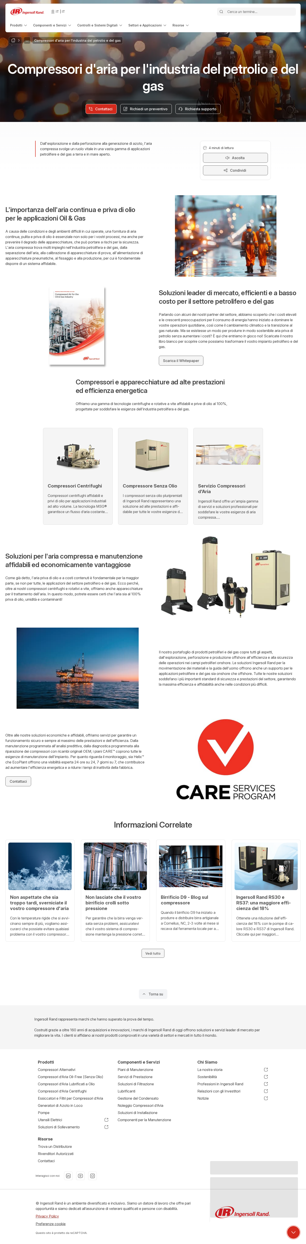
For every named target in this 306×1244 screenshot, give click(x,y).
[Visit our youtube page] (80, 1176)
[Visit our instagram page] (92, 1176)
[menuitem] (19, 25)
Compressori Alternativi (56, 1069)
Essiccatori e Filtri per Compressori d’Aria (70, 1098)
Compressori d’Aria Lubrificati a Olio (66, 1084)
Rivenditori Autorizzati (55, 1153)
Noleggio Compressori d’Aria (140, 1105)
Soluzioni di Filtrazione (136, 1084)
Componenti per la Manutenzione (144, 1120)
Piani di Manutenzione (135, 1069)
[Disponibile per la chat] (293, 1232)
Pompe (44, 1112)
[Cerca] (221, 12)
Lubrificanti (126, 1091)
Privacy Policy (47, 1216)
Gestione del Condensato (138, 1098)
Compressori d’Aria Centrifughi (62, 1091)
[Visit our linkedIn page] (68, 1176)
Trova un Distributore (55, 1146)
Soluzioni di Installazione (137, 1112)
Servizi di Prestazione (135, 1077)
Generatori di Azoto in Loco (60, 1105)
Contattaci (46, 1161)
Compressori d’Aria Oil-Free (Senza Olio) (70, 1077)
